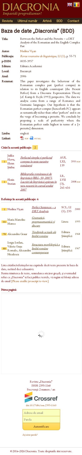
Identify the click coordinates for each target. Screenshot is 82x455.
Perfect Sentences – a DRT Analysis (44, 209)
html (37, 138)
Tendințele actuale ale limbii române (44, 234)
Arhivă (47, 21)
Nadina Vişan (28, 51)
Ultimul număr (27, 21)
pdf (26, 138)
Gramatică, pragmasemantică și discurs (43, 221)
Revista (7, 21)
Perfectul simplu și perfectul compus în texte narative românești (36, 161)
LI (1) (61, 56)
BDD (60, 21)
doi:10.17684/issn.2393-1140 (41, 405)
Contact (73, 21)
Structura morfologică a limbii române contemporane (46, 248)
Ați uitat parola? (30, 434)
